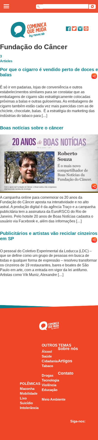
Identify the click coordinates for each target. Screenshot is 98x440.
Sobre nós (68, 348)
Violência (49, 385)
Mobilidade (28, 393)
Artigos (65, 361)
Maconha (27, 389)
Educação (49, 390)
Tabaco (47, 366)
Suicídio (26, 403)
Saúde (47, 356)
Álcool (47, 351)
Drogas (47, 375)
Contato (65, 373)
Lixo (23, 398)
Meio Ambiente (53, 399)
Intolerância (29, 408)
